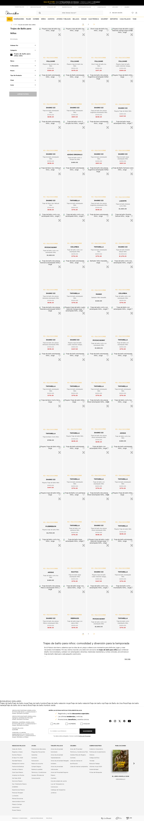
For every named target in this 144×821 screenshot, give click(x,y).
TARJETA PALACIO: (18, 728)
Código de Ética (94, 757)
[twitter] (119, 721)
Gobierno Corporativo (96, 749)
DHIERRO (15, 787)
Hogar (86, 724)
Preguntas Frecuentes (38, 752)
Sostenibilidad (93, 769)
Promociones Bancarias (39, 749)
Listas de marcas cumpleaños (79, 766)
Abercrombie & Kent (18, 801)
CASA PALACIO (125, 19)
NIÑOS (43, 19)
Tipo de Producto (16, 75)
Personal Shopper (17, 792)
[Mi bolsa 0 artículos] (136, 13)
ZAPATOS (51, 19)
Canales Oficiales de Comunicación (38, 777)
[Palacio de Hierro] (12, 12)
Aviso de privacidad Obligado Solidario (60, 762)
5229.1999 (15, 729)
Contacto (34, 757)
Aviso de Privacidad (76, 749)
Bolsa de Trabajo (94, 763)
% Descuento (14, 65)
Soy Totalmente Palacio (19, 784)
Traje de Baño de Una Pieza (116, 703)
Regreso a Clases (17, 752)
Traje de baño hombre (38, 703)
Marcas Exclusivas (17, 798)
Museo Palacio (16, 810)
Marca (12, 61)
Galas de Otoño (17, 749)
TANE (134, 19)
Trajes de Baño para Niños (27, 24)
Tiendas (91, 760)
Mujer (56, 724)
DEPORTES (114, 19)
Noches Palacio (17, 755)
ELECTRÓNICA (94, 19)
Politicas (49, 818)
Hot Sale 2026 (16, 778)
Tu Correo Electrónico (58, 731)
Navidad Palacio (17, 760)
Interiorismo (16, 807)
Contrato (53, 778)
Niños (15, 24)
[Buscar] (40, 13)
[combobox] (68, 13)
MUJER (28, 19)
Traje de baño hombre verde (43, 705)
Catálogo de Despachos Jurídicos (58, 791)
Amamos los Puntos (18, 775)
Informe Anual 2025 (95, 766)
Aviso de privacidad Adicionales (57, 768)
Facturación (35, 760)
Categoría (13, 50)
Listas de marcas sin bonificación (76, 762)
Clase (12, 80)
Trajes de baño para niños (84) (22, 54)
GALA (10, 19)
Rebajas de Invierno (18, 763)
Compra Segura (36, 766)
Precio (12, 70)
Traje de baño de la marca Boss (19, 705)
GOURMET (104, 19)
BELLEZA (76, 19)
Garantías (34, 755)
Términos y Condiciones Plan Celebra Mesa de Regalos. (79, 753)
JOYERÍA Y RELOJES (63, 19)
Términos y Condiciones (39, 772)
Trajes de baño (6, 703)
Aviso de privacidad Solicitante (57, 751)
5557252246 (16, 735)
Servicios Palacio (17, 781)
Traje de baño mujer (20, 703)
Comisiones (54, 787)
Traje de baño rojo (97, 703)
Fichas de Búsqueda (95, 772)
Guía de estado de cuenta (59, 781)
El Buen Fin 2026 (17, 757)
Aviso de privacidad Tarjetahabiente (57, 756)
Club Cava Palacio (17, 772)
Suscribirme (87, 731)
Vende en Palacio (17, 769)
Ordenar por (14, 45)
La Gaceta (15, 795)
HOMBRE (36, 19)
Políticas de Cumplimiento (97, 752)
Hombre (72, 724)
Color (12, 85)
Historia (91, 755)
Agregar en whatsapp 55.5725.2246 (22, 717)
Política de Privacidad (84, 736)
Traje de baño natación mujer (59, 703)
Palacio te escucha (37, 763)
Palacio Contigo (17, 804)
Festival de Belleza (18, 766)
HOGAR (83, 19)
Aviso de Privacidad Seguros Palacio (59, 774)
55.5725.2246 (16, 711)
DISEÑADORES (19, 19)
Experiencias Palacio (18, 789)
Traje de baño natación (80, 703)
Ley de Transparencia (57, 784)
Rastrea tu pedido (37, 769)
